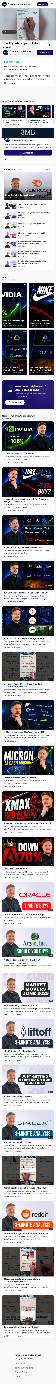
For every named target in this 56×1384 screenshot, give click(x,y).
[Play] (28, 24)
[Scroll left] (47, 101)
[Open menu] (51, 4)
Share (50, 12)
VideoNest (35, 1354)
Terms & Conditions (24, 1368)
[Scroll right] (52, 101)
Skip (48, 169)
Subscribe (42, 4)
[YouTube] (6, 159)
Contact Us (20, 1363)
